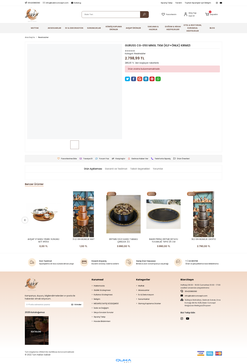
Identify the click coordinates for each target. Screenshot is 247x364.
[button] (211, 14)
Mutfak (141, 285)
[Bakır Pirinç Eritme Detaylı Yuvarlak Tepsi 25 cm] (163, 214)
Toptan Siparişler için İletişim (198, 2)
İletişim (97, 299)
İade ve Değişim (101, 308)
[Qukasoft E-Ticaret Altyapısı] (123, 361)
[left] (24, 220)
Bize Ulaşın (187, 279)
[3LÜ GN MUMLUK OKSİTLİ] (203, 214)
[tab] (93, 169)
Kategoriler (143, 279)
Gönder (77, 304)
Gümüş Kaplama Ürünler (149, 303)
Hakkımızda (99, 285)
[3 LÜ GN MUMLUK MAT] (83, 214)
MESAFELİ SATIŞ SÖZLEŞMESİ (106, 303)
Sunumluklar (144, 299)
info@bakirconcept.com (196, 295)
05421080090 (190, 291)
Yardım (178, 2)
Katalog (77, 2)
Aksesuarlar (143, 290)
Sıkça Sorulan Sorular (103, 312)
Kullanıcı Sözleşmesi (103, 294)
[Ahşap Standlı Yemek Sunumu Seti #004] (43, 214)
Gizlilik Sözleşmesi (102, 290)
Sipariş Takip (167, 2)
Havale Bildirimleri (102, 321)
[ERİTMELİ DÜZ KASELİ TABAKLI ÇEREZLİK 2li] (123, 214)
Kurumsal (97, 279)
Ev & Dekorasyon (146, 294)
